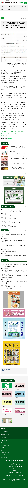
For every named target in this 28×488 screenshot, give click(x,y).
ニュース (6, 6)
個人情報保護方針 (5, 457)
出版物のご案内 (5, 434)
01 (18, 6)
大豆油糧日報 (5, 406)
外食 (11, 6)
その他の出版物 (6, 424)
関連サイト (3, 447)
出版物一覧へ (7, 181)
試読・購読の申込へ (8, 183)
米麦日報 (4, 397)
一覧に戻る (24, 173)
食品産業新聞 (5, 389)
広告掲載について (5, 445)
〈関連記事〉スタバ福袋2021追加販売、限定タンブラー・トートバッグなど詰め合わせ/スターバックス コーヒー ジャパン (13, 134)
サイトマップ (4, 454)
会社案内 (3, 450)
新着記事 (3, 428)
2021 (15, 6)
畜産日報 (17, 389)
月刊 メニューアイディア (8, 414)
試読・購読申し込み (6, 438)
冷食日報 (17, 406)
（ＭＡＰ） (18, 466)
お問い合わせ (4, 440)
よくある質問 (4, 443)
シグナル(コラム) (5, 431)
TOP (2, 6)
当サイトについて (5, 452)
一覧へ (25, 206)
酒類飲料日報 (18, 397)
